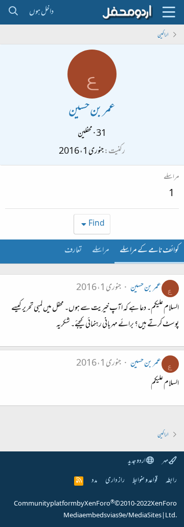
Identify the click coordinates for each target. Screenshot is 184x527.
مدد (94, 481)
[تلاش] (13, 12)
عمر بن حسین (145, 288)
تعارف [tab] (73, 250)
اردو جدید (137, 461)
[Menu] (168, 12)
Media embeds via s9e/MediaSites (112, 515)
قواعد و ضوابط (144, 481)
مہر (165, 461)
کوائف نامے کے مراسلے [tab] (149, 250)
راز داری (115, 481)
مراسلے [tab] (100, 250)
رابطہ (171, 481)
